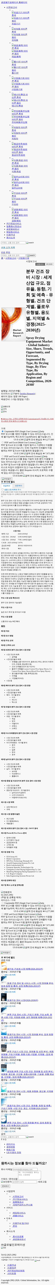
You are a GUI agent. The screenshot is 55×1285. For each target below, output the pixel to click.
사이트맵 (11, 1273)
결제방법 (10, 1147)
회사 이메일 (6, 1169)
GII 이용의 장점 (13, 1152)
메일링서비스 (12, 232)
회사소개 (10, 237)
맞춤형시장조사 (13, 226)
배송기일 (10, 1150)
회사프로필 (17, 1236)
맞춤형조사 (17, 1202)
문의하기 (5, 1186)
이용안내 (10, 235)
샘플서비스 (17, 1216)
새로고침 (42, 1182)
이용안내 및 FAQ (20, 1223)
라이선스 (10, 1144)
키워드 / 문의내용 (9, 1179)
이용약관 (11, 1268)
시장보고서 (11, 7)
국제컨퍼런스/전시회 (22, 1205)
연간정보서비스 (13, 223)
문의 (14, 1226)
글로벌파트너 (12, 229)
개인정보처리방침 (16, 1271)
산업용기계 (23, 258)
